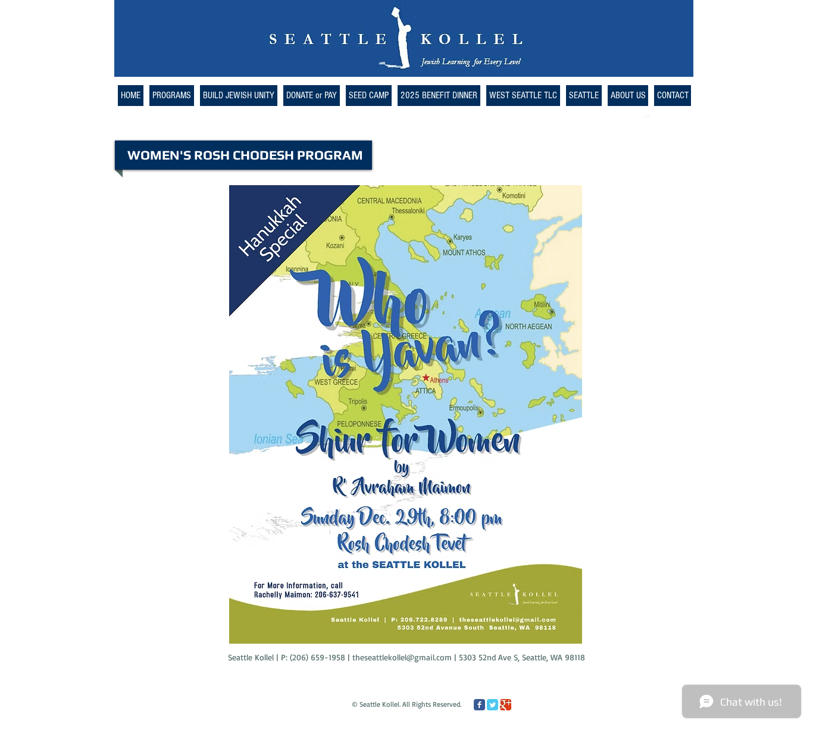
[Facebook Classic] (479, 704)
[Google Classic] (505, 704)
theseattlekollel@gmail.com (402, 657)
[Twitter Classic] (492, 704)
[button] (523, 95)
